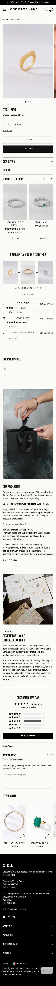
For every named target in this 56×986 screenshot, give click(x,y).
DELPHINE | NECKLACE (14, 843)
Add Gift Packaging (11, 560)
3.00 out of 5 (36, 705)
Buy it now (28, 149)
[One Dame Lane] (23, 9)
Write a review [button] (28, 736)
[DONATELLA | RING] (39, 822)
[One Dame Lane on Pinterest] (14, 917)
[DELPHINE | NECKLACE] (14, 822)
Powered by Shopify (12, 975)
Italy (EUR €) (21, 964)
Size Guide (7, 131)
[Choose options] (22, 836)
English (5, 964)
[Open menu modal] (4, 9)
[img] (9, 755)
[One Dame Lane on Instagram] (9, 917)
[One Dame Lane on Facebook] (4, 917)
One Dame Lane (27, 969)
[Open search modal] (45, 9)
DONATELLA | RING (39, 843)
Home (5, 20)
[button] (28, 368)
